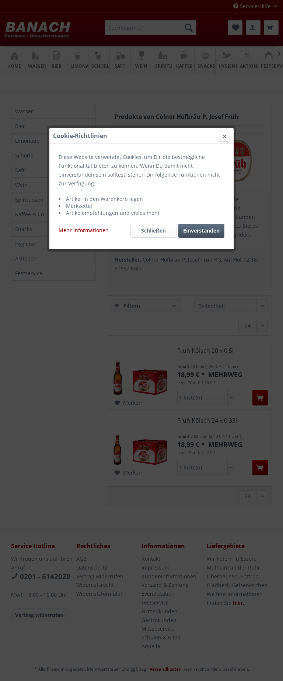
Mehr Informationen (84, 230)
